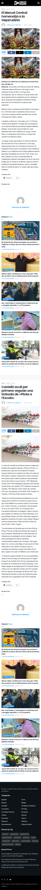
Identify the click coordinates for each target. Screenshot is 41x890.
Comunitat (5, 809)
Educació (4, 821)
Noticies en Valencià (14, 25)
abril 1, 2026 (19, 308)
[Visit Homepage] (20, 3)
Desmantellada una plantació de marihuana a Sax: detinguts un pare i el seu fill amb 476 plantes (19, 855)
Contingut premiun (7, 812)
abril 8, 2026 (19, 249)
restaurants (6, 841)
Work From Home (7, 844)
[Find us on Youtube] (10, 879)
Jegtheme (4, 886)
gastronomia (24, 834)
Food (23, 800)
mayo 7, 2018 (27, 25)
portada (6, 357)
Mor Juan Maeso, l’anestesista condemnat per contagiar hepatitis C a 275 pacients (19, 304)
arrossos (5, 834)
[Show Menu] (2, 3)
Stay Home (15, 841)
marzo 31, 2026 (20, 337)
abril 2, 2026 (19, 278)
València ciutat (10, 9)
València (24, 821)
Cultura (3, 815)
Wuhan (18, 844)
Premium (26, 837)
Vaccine (35, 841)
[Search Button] (39, 3)
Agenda (4, 800)
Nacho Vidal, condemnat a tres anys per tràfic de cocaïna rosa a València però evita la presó (19, 275)
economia (4, 818)
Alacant (4, 803)
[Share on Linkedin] (28, 52)
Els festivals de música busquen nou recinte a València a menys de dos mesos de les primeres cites (20, 244)
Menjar (23, 803)
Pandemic (17, 837)
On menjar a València (28, 806)
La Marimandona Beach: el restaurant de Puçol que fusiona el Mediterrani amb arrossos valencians (20, 866)
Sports (23, 818)
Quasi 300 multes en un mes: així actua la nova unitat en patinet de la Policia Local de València (19, 362)
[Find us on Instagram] (7, 879)
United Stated (25, 841)
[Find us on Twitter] (4, 879)
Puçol (33, 837)
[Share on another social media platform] (36, 52)
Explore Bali (14, 834)
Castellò (4, 806)
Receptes (24, 812)
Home (3, 9)
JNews (8, 884)
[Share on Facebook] (11, 52)
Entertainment (6, 824)
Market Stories (7, 837)
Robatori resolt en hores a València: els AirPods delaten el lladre (20, 333)
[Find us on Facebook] (1, 879)
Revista (23, 815)
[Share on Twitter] (20, 52)
